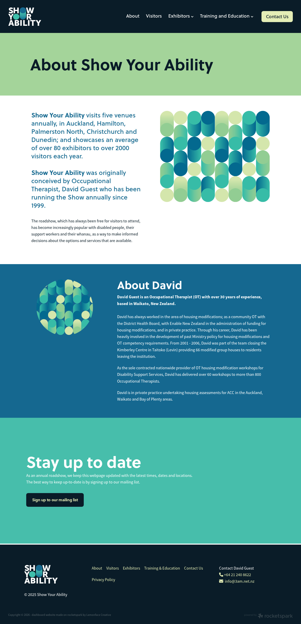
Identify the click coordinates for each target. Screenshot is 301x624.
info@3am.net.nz (239, 581)
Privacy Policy (103, 579)
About (132, 15)
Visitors (154, 15)
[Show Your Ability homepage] (36, 16)
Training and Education (225, 15)
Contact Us (277, 16)
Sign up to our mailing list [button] (55, 499)
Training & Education (162, 568)
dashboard (38, 615)
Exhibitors (179, 15)
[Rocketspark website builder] (268, 616)
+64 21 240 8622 (237, 574)
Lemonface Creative (98, 615)
